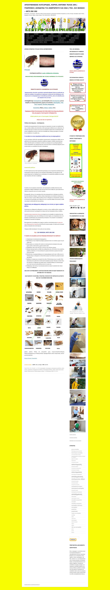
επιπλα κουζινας (73, 434)
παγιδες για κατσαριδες (76, 513)
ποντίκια (73, 515)
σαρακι (73, 516)
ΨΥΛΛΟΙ (27, 70)
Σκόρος (46, 107)
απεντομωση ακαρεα (75, 466)
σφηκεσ (73, 523)
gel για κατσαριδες (75, 449)
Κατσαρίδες (57, 102)
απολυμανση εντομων (77, 486)
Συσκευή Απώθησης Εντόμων (76, 454)
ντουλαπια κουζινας (73, 437)
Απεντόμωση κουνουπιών (77, 451)
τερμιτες (73, 525)
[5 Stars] (30, 364)
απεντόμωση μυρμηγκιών (77, 474)
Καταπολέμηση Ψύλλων (47, 369)
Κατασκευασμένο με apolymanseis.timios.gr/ (32, 584)
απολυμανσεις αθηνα (78, 479)
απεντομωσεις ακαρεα (75, 462)
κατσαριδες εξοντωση (77, 505)
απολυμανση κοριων (75, 490)
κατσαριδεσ (74, 507)
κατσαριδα (74, 501)
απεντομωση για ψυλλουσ (56, 368)
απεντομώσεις (56, 100)
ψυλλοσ (42, 371)
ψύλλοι (54, 369)
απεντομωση (48, 368)
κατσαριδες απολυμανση (76, 503)
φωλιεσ (73, 530)
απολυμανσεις (77, 477)
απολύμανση (30, 369)
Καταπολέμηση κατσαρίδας (77, 452)
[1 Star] (25, 364)
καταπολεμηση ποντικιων (75, 498)
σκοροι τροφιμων (74, 520)
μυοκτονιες (75, 511)
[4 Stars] (29, 364)
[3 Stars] (28, 364)
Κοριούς (40, 104)
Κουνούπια (36, 107)
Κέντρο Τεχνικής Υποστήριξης (30, 358)
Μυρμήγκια (51, 104)
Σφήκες (51, 107)
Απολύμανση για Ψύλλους (38, 369)
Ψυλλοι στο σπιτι (31, 371)
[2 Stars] (26, 364)
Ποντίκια (45, 104)
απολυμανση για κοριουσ (75, 484)
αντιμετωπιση (74, 460)
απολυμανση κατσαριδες (78, 488)
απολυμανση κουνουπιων (77, 492)
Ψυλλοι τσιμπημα (37, 371)
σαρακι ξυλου (74, 518)
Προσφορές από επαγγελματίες (75, 440)
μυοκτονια (74, 509)
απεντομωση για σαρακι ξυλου (76, 468)
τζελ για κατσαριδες (76, 527)
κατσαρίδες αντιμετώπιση (77, 499)
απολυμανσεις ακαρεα (75, 481)
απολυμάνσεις (38, 100)
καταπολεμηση (74, 496)
